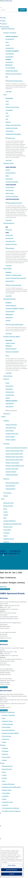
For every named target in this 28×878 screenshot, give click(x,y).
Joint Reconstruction (7, 724)
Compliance (5, 796)
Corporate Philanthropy (8, 784)
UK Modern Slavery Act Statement (11, 811)
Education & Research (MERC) (10, 733)
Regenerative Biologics (8, 730)
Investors (3, 17)
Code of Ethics (6, 793)
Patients (3, 745)
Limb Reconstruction (12, 199)
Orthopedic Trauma (7, 721)
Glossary (4, 760)
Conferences (8, 543)
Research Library (6, 790)
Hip (7, 227)
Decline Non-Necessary (11, 869)
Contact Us (4, 23)
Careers (3, 20)
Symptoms (5, 748)
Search (22, 9)
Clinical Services (6, 736)
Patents (4, 742)
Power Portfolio (6, 727)
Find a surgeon (5, 26)
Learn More (9, 91)
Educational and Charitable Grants (11, 787)
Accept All (11, 874)
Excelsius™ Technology (8, 715)
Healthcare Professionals (7, 712)
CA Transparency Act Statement (10, 808)
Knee (7, 232)
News (3, 781)
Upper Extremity (11, 167)
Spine (3, 718)
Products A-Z (5, 739)
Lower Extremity (11, 184)
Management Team (7, 766)
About (2, 763)
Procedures (5, 751)
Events (2, 543)
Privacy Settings (11, 865)
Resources (5, 754)
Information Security (7, 802)
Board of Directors (7, 769)
